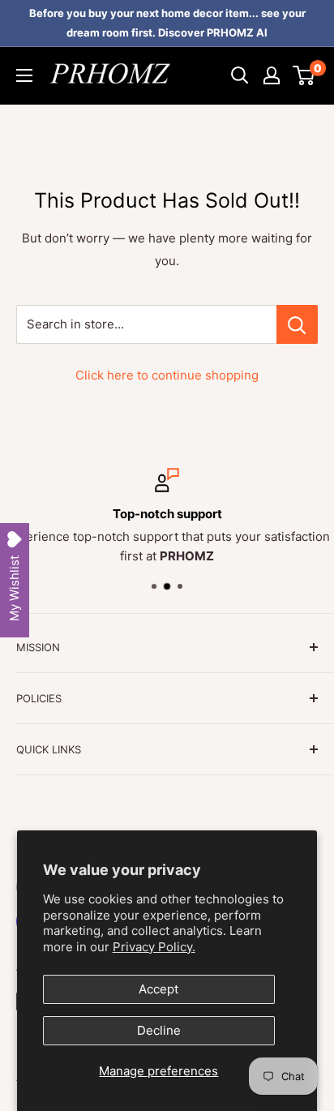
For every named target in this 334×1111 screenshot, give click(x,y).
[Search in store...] (297, 324)
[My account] (271, 75)
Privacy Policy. (154, 946)
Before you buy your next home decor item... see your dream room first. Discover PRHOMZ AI (167, 22)
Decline (159, 1030)
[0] (304, 75)
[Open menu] (24, 75)
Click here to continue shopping (167, 375)
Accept (158, 989)
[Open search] (240, 75)
